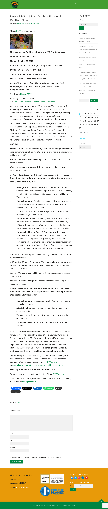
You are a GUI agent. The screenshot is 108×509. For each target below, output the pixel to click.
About (53, 3)
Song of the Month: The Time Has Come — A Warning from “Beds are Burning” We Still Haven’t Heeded (88, 75)
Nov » (84, 138)
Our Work (25, 3)
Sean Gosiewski (34, 23)
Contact (86, 3)
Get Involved (45, 3)
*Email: (82, 20)
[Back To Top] (101, 501)
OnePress (59, 505)
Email (12, 440)
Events (19, 402)
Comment (13, 414)
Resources (61, 3)
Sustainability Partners (74, 3)
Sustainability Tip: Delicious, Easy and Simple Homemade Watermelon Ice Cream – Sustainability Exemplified (88, 49)
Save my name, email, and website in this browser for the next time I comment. (35, 457)
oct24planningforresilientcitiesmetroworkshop (35, 101)
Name (12, 433)
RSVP (18, 31)
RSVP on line (51, 362)
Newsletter (34, 3)
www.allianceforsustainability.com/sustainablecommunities (37, 365)
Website (12, 447)
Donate (94, 3)
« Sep (80, 138)
